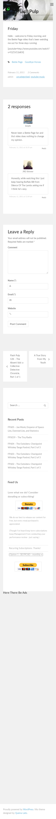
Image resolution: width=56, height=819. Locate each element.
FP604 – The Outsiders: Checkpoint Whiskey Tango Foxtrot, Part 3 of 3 (25, 446)
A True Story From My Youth (40, 359)
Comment (12, 248)
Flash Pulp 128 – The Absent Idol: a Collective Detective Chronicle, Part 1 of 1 (16, 366)
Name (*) (12, 281)
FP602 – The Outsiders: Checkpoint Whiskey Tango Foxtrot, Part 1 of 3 (25, 466)
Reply (44, 148)
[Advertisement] (28, 644)
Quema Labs (21, 813)
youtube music (38, 77)
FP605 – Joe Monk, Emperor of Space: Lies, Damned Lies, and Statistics (26, 429)
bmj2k (28, 126)
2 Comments (33, 72)
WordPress (28, 809)
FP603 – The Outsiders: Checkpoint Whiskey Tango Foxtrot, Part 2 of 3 (25, 456)
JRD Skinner (28, 172)
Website (12, 308)
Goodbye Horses (33, 62)
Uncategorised (23, 77)
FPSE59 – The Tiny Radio (20, 437)
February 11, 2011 (16, 72)
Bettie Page (17, 62)
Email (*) (12, 295)
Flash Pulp (28, 11)
